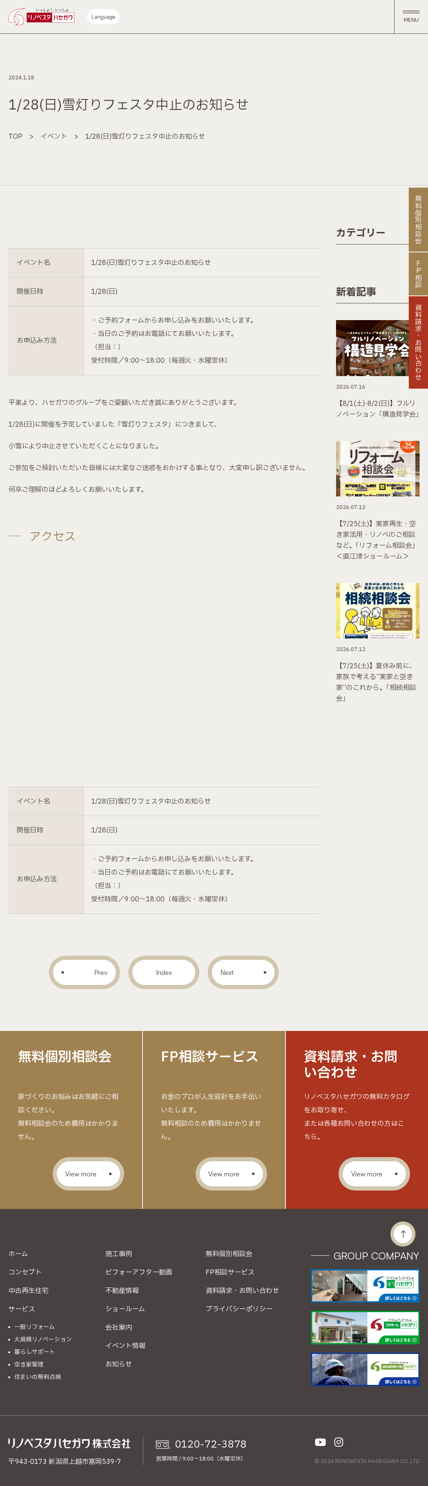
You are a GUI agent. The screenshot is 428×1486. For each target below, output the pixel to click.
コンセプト (25, 1272)
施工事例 (118, 1254)
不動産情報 (122, 1291)
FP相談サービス (230, 1272)
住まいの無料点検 (37, 1377)
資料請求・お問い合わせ (242, 1291)
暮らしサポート (34, 1352)
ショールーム (125, 1309)
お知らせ (118, 1364)
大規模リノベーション (43, 1340)
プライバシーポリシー (239, 1309)
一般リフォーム (34, 1327)
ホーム (18, 1254)
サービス (21, 1309)
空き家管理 (28, 1365)
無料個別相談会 (229, 1254)
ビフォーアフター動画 (138, 1272)
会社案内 (118, 1328)
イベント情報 (125, 1346)
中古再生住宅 (28, 1291)
